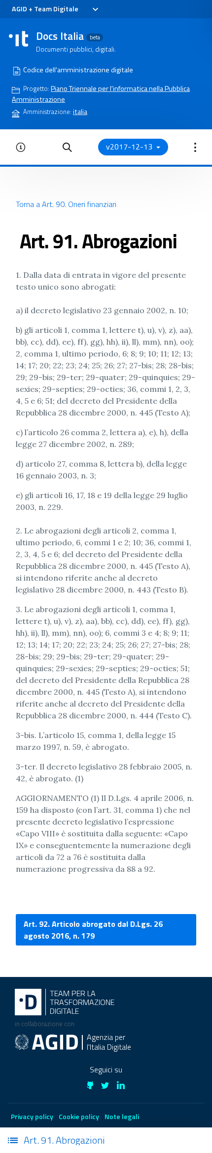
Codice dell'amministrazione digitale (78, 69)
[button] (67, 147)
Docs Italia (68, 36)
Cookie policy (79, 1116)
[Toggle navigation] (95, 9)
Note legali (122, 1116)
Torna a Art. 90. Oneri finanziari (66, 204)
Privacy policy (32, 1116)
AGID (19, 8)
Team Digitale (56, 8)
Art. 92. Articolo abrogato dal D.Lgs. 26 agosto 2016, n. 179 (93, 930)
